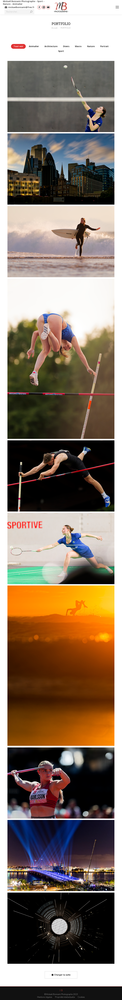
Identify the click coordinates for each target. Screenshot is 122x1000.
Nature (91, 46)
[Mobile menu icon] (117, 7)
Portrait (104, 46)
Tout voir (18, 46)
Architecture (50, 46)
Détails (108, 68)
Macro (78, 46)
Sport (61, 51)
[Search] (31, 11)
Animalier (34, 46)
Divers (66, 46)
